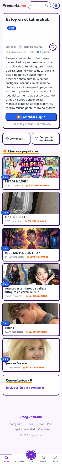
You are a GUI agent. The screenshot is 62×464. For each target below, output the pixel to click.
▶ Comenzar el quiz (31, 117)
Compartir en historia (46, 138)
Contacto (43, 429)
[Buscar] (46, 5)
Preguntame (31, 417)
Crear (40, 424)
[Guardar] (52, 46)
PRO (49, 424)
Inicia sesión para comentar (25, 387)
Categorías (16, 424)
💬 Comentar (14, 138)
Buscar (30, 424)
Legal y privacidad (24, 429)
